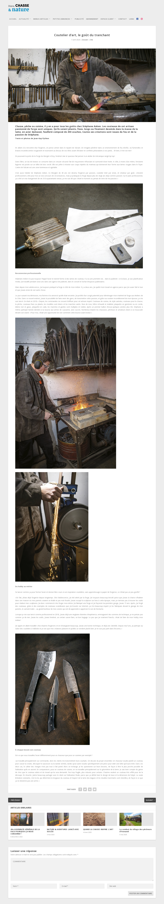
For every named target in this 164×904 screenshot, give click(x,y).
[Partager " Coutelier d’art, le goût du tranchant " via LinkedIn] (89, 789)
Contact (122, 19)
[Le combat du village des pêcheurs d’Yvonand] (136, 819)
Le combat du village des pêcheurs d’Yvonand (135, 830)
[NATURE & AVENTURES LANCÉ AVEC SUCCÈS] (64, 819)
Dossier (85, 40)
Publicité (79, 19)
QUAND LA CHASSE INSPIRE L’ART (98, 829)
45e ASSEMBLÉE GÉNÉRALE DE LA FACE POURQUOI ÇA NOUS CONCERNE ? (25, 831)
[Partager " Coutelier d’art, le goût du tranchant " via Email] (94, 789)
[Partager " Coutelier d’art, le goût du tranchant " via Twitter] (85, 789)
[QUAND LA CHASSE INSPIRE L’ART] (100, 819)
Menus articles (40, 19)
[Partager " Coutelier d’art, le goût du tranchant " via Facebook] (80, 789)
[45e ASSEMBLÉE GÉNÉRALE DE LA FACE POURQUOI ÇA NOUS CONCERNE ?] (27, 819)
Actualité (24, 19)
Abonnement (92, 19)
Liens (131, 19)
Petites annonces (61, 19)
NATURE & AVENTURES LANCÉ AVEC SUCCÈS (63, 830)
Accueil (13, 19)
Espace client (107, 19)
